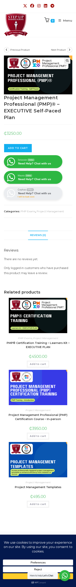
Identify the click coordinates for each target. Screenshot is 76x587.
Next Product (58, 49)
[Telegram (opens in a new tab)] (51, 6)
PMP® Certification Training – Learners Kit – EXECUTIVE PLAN (38, 345)
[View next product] (69, 50)
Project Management (50, 211)
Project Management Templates (38, 487)
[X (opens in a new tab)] (25, 6)
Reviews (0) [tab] (38, 235)
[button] (67, 60)
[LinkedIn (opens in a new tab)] (46, 6)
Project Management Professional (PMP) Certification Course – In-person (38, 417)
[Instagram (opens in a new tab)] (39, 6)
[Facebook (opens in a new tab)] (32, 6)
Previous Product (20, 49)
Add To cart (18, 148)
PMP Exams (28, 211)
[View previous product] (6, 50)
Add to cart (38, 364)
